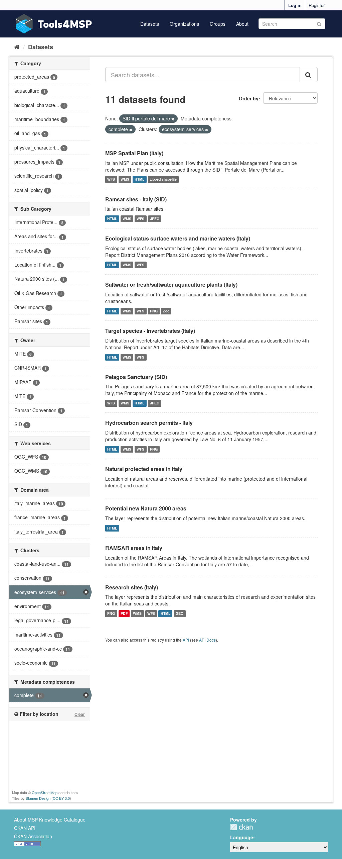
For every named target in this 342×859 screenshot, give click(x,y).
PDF (124, 613)
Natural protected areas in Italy (143, 469)
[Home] (17, 46)
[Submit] (319, 23)
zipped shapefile (163, 179)
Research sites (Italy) (131, 587)
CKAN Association (33, 836)
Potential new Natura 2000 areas (145, 508)
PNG (154, 310)
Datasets (149, 23)
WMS (125, 179)
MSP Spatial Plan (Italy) (134, 153)
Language (241, 837)
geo (166, 310)
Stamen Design (38, 798)
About (242, 23)
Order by (249, 98)
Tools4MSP (64, 24)
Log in (295, 5)
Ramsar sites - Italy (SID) (136, 199)
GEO (179, 613)
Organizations (184, 23)
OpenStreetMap (44, 792)
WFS (111, 179)
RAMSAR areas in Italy (133, 548)
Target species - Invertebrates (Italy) (150, 331)
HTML (139, 179)
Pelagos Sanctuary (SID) (136, 377)
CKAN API (24, 828)
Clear (79, 714)
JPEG (154, 218)
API (186, 640)
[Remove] (172, 118)
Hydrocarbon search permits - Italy (149, 422)
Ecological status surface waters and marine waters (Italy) (177, 238)
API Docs (207, 640)
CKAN (241, 827)
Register (317, 5)
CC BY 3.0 (61, 798)
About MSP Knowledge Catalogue (50, 819)
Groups (217, 23)
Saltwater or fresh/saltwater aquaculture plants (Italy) (171, 284)
